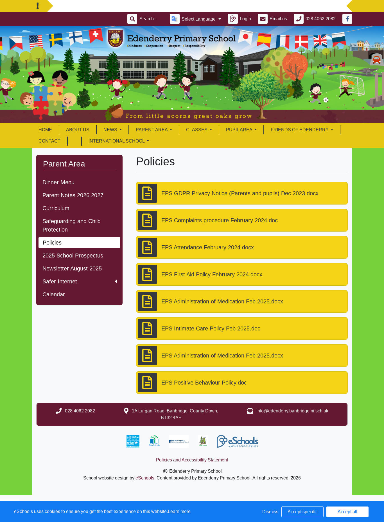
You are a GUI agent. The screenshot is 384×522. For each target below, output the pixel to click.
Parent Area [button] (152, 129)
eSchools (144, 478)
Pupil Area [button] (239, 129)
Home (45, 129)
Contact (49, 141)
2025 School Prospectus (72, 255)
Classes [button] (197, 129)
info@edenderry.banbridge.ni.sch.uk (292, 410)
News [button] (110, 129)
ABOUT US (77, 129)
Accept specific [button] (303, 511)
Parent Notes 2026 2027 (72, 195)
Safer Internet (59, 281)
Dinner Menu (58, 182)
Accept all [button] (347, 511)
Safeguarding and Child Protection (71, 225)
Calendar (53, 294)
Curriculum (55, 208)
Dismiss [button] (270, 511)
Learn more (179, 511)
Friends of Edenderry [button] (300, 129)
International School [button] (117, 141)
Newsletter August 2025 (72, 268)
